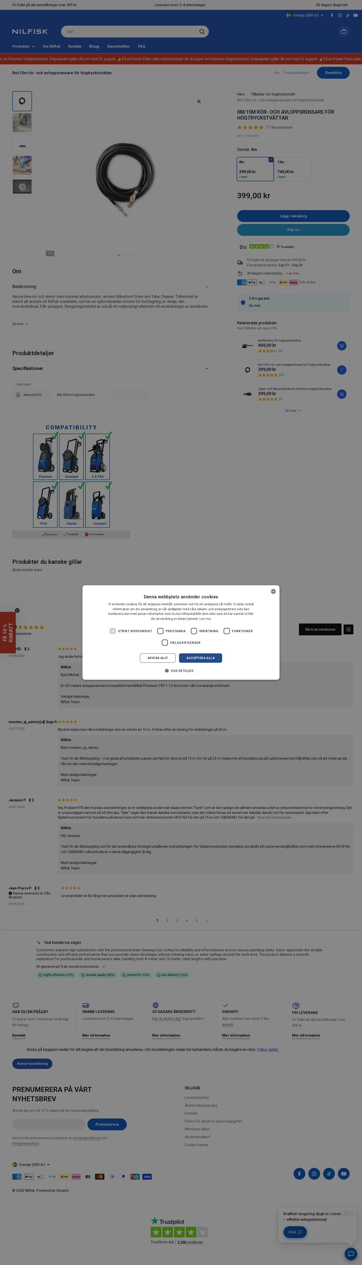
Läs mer (205, 619)
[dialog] (181, 632)
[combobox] (273, 591)
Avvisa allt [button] (158, 658)
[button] (181, 671)
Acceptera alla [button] (200, 658)
